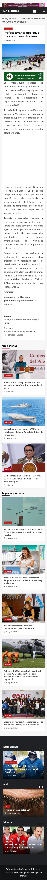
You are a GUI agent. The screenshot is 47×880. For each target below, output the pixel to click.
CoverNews (30, 872)
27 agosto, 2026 (11, 586)
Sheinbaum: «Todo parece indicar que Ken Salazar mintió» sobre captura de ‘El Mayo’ (23, 385)
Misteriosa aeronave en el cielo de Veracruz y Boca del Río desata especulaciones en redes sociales (23, 532)
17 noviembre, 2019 (13, 813)
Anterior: (21, 319)
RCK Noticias (10, 11)
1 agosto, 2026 (11, 438)
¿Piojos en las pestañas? (17, 809)
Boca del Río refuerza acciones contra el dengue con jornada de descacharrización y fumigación (23, 580)
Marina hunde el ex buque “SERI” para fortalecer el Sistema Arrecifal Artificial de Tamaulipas (23, 432)
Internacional (11, 763)
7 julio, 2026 (10, 392)
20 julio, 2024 (12, 851)
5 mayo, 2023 (11, 776)
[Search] (43, 11)
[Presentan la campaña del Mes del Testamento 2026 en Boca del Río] (23, 608)
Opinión (9, 841)
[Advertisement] (23, 159)
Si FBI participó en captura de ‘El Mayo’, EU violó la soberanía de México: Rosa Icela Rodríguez (22, 479)
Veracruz (8, 523)
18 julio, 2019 (10, 41)
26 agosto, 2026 (11, 538)
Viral (7, 806)
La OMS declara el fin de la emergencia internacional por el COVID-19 (21, 769)
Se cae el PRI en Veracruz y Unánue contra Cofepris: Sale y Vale (23, 846)
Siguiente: (20, 331)
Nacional (8, 29)
